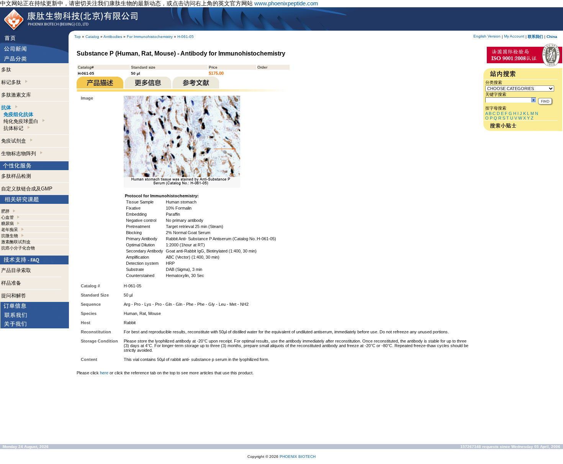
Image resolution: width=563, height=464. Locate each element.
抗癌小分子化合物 (18, 248)
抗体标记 (14, 128)
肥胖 (5, 211)
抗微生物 (9, 235)
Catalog (92, 36)
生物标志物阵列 (20, 153)
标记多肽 (12, 82)
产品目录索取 (16, 270)
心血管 (7, 217)
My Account (514, 36)
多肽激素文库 (16, 95)
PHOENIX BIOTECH (298, 456)
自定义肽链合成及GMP (26, 189)
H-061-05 (185, 36)
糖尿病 (7, 223)
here (104, 373)
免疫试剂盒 (15, 141)
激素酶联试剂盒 (16, 241)
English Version (487, 36)
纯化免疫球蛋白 (22, 121)
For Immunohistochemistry (150, 36)
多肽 (6, 69)
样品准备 (11, 283)
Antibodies (112, 36)
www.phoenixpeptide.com (286, 3)
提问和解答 (13, 295)
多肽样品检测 (16, 176)
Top (77, 36)
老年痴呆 (9, 229)
